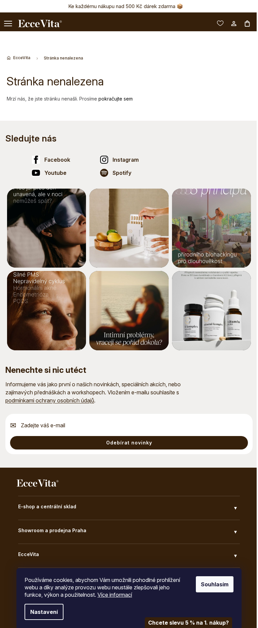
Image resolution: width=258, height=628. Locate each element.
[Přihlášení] (234, 23)
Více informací (114, 594)
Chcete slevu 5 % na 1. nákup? (188, 622)
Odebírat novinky (129, 442)
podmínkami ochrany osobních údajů (49, 400)
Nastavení (44, 612)
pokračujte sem (115, 99)
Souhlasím (214, 584)
